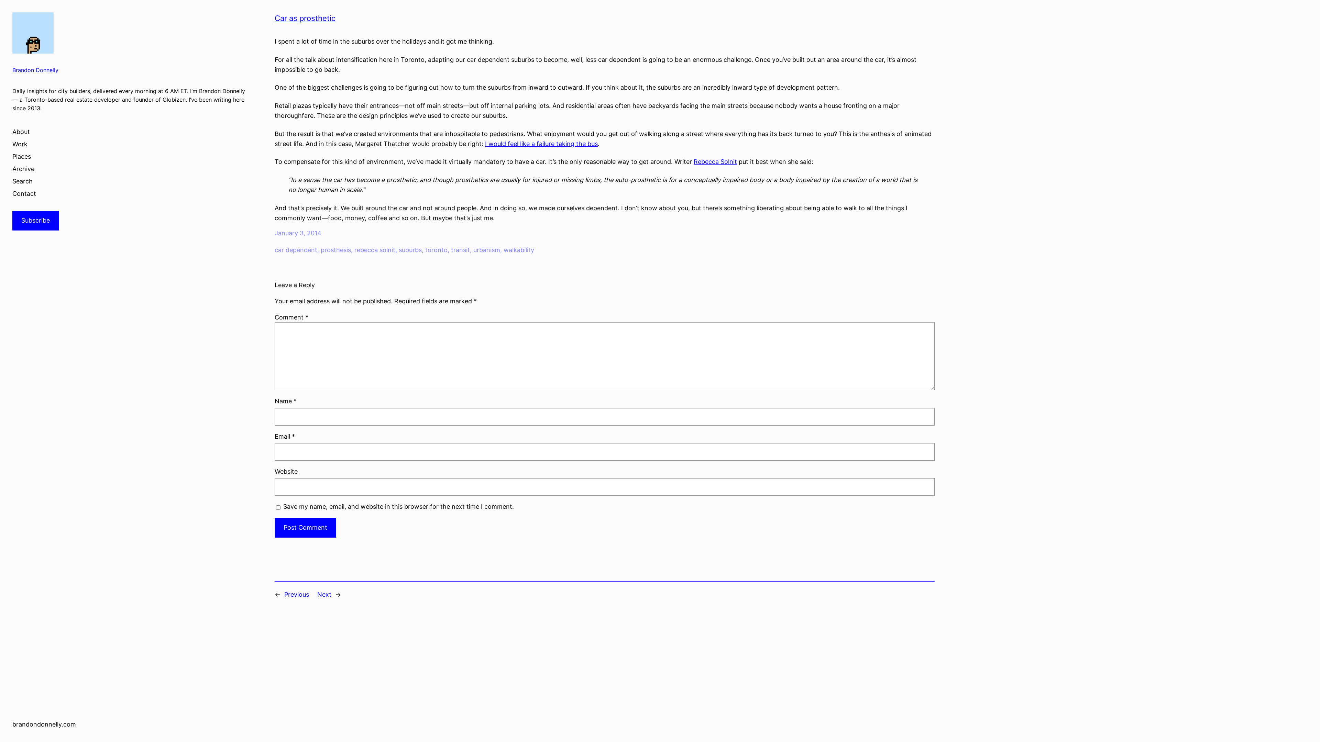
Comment (291, 317)
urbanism (486, 250)
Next (324, 594)
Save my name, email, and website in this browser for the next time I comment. (398, 506)
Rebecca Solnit (715, 161)
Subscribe (35, 220)
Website (286, 471)
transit (460, 250)
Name (286, 401)
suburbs (410, 250)
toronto (436, 250)
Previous (296, 594)
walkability (519, 250)
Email (285, 436)
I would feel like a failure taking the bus (541, 143)
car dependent (296, 250)
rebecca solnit (374, 250)
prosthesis (336, 250)
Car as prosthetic (305, 18)
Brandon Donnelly (35, 70)
